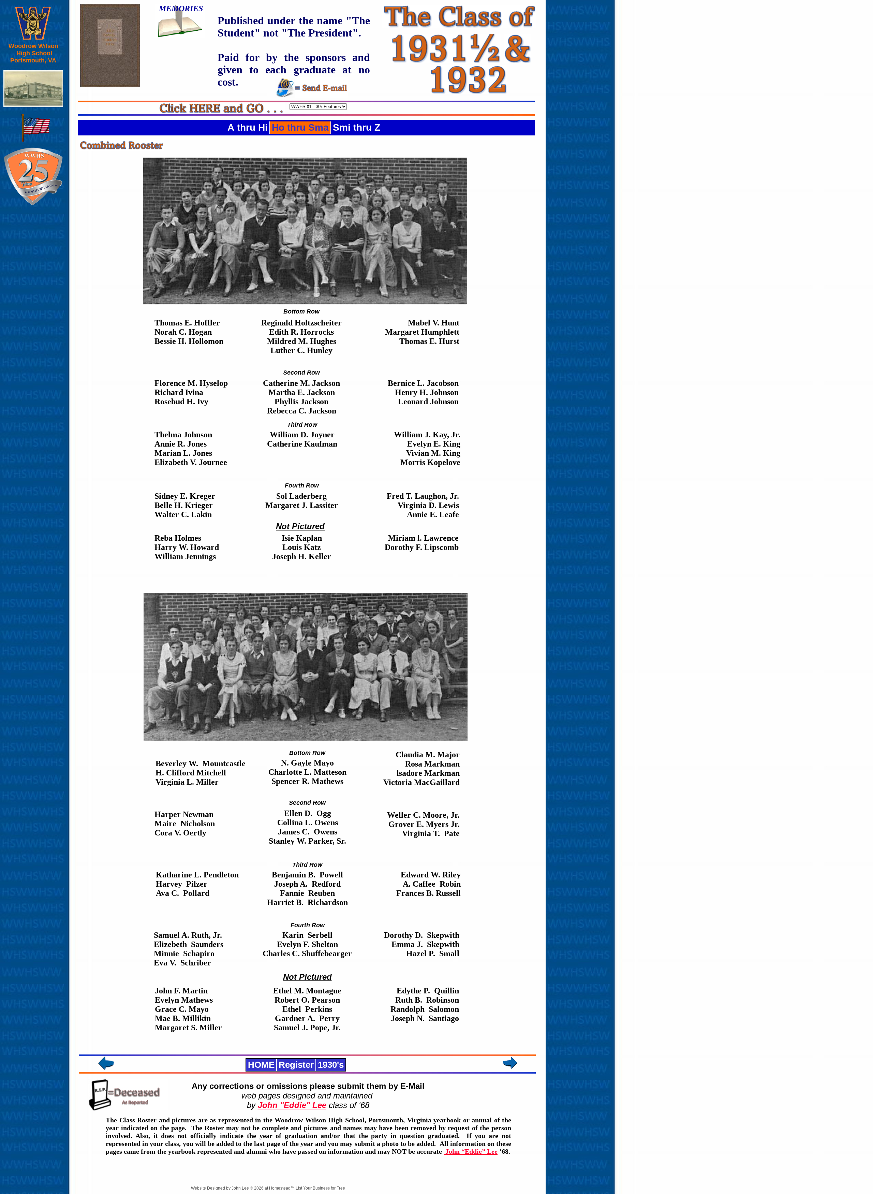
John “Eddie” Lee (471, 1151)
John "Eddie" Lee (292, 1105)
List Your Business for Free (320, 1188)
